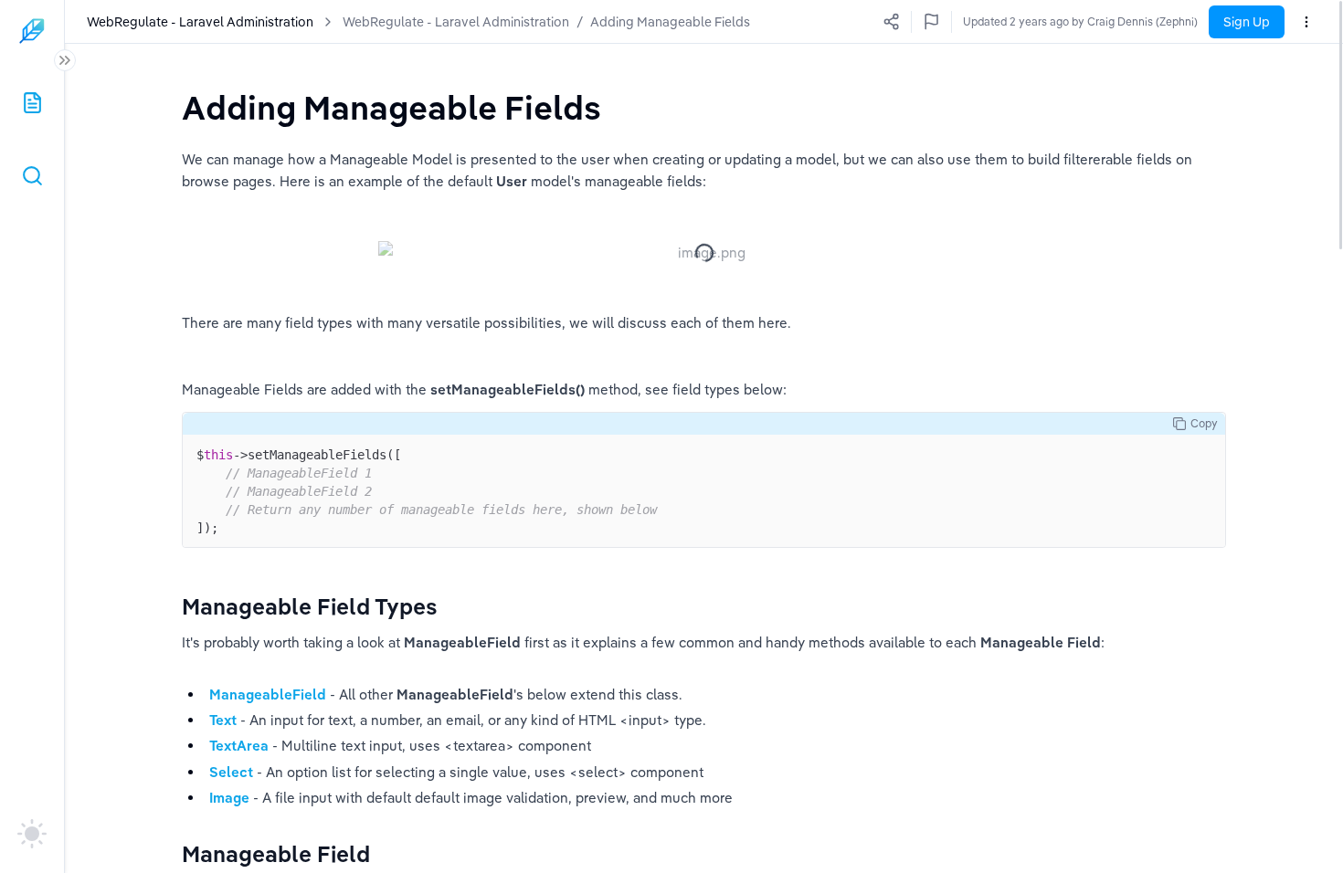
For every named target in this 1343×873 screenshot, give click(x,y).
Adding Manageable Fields (670, 22)
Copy (1204, 423)
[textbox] (391, 107)
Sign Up (1246, 22)
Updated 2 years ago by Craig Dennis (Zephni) (1080, 21)
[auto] (32, 833)
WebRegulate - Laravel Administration (456, 22)
